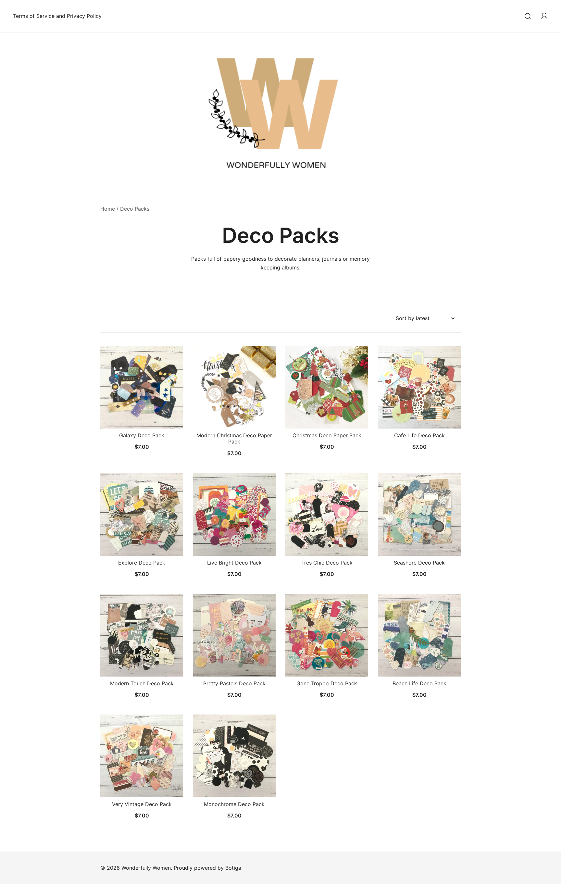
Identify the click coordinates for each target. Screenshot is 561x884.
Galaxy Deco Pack (141, 435)
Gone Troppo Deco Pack (326, 683)
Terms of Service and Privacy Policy (57, 16)
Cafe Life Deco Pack (419, 435)
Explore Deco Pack (141, 562)
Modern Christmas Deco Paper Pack (234, 438)
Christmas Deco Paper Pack (327, 435)
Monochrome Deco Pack (234, 804)
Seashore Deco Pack (419, 562)
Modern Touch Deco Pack (142, 683)
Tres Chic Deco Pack (327, 562)
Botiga (233, 868)
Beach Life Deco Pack (419, 683)
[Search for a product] (528, 16)
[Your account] (544, 16)
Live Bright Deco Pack (234, 562)
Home (107, 208)
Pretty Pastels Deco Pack (234, 683)
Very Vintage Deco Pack (142, 804)
